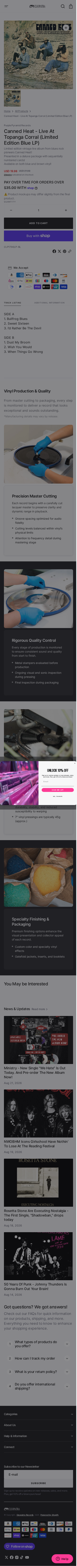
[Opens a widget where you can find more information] (59, 1559)
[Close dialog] (73, 763)
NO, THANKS (56, 796)
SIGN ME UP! (56, 790)
